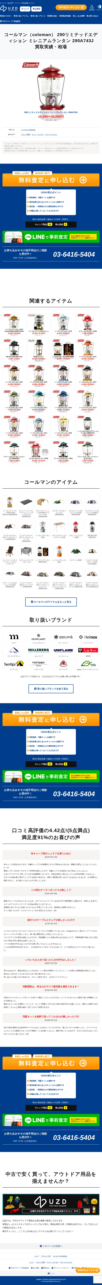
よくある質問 (79, 16)
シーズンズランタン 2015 (42, 536)
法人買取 (36, 1268)
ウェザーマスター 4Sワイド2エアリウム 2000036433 (10, 537)
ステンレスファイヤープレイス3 (26, 561)
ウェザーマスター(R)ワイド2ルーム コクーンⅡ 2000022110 (42, 586)
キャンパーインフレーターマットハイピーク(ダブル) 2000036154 (26, 513)
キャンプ (25, 9)
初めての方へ (7, 16)
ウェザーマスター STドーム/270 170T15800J (92, 562)
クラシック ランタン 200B (75, 536)
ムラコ (13, 643)
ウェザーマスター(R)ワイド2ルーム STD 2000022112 (92, 585)
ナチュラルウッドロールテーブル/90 (59, 536)
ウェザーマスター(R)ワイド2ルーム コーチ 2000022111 (76, 585)
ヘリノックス (88, 643)
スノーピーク (63, 643)
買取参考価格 (66, 16)
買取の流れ (53, 16)
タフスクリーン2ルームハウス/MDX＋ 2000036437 (92, 513)
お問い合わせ (93, 16)
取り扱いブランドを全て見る (52, 688)
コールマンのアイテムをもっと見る (52, 602)
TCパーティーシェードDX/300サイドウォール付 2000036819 (43, 513)
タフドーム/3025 (76, 560)
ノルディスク (39, 669)
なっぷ (52, 1273)
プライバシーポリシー (61, 1268)
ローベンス (63, 669)
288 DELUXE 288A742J (92, 536)
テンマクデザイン (13, 656)
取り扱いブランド (38, 16)
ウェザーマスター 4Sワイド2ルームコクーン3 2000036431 (26, 538)
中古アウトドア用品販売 (11, 21)
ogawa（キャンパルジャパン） (88, 669)
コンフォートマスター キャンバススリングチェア (9, 562)
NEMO (88, 656)
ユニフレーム (63, 656)
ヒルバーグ (39, 656)
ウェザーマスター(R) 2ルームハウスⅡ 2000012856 (26, 585)
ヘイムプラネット (38, 643)
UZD (4, 1221)
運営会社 (46, 1268)
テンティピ (14, 669)
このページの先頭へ (52, 1246)
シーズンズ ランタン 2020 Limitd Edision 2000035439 (9, 513)
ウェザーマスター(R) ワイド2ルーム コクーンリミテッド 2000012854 (59, 586)
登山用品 (36, 9)
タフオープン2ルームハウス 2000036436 (59, 513)
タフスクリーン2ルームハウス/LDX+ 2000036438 (76, 513)
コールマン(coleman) (28, 130)
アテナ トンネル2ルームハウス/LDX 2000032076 (10, 585)
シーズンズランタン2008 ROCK (42, 561)
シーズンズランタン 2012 (59, 561)
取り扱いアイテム (22, 16)
